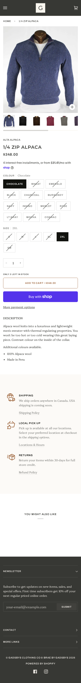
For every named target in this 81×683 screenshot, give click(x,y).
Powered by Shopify (40, 663)
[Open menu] (9, 8)
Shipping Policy (29, 413)
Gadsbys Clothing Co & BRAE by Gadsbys (38, 657)
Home (7, 21)
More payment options (19, 307)
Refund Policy (28, 472)
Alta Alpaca (11, 139)
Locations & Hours (31, 445)
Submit (67, 606)
